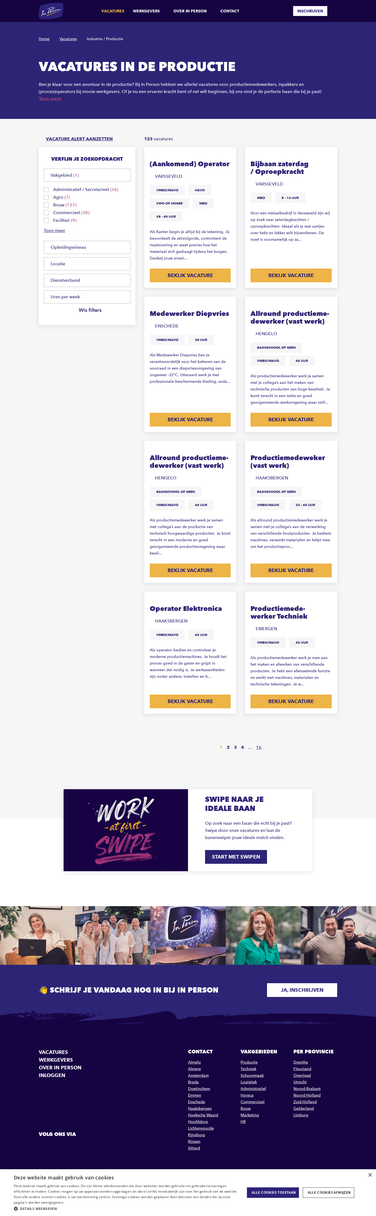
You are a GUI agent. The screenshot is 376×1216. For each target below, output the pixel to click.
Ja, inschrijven (302, 990)
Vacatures (112, 11)
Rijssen (194, 1141)
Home (44, 39)
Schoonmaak (252, 1075)
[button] (126, 1208)
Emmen (194, 1095)
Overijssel (302, 1075)
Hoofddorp (198, 1121)
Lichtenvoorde (201, 1128)
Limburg (300, 1115)
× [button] (370, 1175)
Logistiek (249, 1082)
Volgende (275, 747)
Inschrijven (310, 11)
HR (243, 1121)
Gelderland (303, 1108)
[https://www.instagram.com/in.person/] (72, 1147)
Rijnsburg (196, 1135)
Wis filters (90, 310)
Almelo (194, 1062)
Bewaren (227, 155)
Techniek (248, 1069)
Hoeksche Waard (203, 1115)
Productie (249, 1062)
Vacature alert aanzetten (79, 138)
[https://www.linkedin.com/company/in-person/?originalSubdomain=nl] (58, 1147)
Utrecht (300, 1082)
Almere (194, 1069)
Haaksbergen (200, 1108)
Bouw (246, 1108)
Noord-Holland (307, 1095)
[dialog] (188, 1192)
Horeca (247, 1095)
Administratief (253, 1088)
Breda (193, 1082)
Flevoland (302, 1069)
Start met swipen (236, 857)
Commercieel (253, 1102)
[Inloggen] (335, 11)
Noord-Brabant (307, 1088)
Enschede (196, 1102)
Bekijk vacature (190, 275)
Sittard (194, 1148)
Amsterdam (198, 1075)
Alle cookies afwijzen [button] (329, 1192)
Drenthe (300, 1062)
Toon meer (50, 98)
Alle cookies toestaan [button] (274, 1192)
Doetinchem (199, 1088)
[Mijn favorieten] (285, 11)
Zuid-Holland (305, 1102)
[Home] (51, 11)
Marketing (250, 1115)
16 (258, 747)
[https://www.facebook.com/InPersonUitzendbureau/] (44, 1147)
